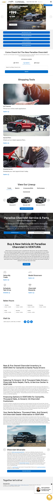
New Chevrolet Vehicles (26, 9)
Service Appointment (26, 19)
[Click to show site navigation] (51, 2)
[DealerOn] (6, 457)
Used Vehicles (26, 13)
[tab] (16, 37)
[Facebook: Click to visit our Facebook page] (25, 296)
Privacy (19, 459)
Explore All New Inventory (26, 182)
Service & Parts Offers (39, 206)
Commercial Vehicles (26, 16)
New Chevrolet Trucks (26, 6)
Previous (4, 174)
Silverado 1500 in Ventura (24, 437)
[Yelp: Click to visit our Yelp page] (31, 296)
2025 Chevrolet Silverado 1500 (18, 426)
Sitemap (15, 459)
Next (48, 174)
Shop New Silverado (26, 445)
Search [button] (26, 45)
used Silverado (15, 441)
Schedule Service (14, 206)
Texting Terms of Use (25, 459)
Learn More (26, 238)
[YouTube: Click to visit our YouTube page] (28, 296)
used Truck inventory (41, 441)
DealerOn (12, 459)
